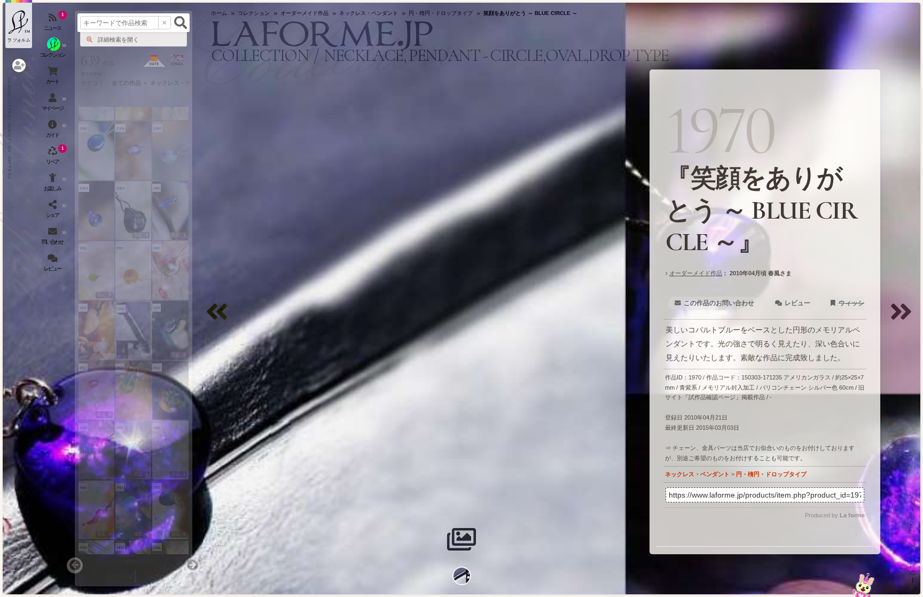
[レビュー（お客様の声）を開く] (53, 264)
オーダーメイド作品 (695, 273)
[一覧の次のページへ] (192, 565)
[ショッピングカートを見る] (53, 77)
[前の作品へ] (219, 318)
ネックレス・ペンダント (697, 474)
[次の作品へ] (904, 318)
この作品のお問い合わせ (719, 303)
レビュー (797, 303)
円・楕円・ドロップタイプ (771, 474)
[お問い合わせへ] (863, 585)
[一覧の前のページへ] (75, 565)
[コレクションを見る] (53, 50)
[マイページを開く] (53, 104)
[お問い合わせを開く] (53, 237)
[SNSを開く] (53, 211)
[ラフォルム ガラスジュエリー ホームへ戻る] (18, 24)
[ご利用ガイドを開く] (53, 131)
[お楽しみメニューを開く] (53, 184)
